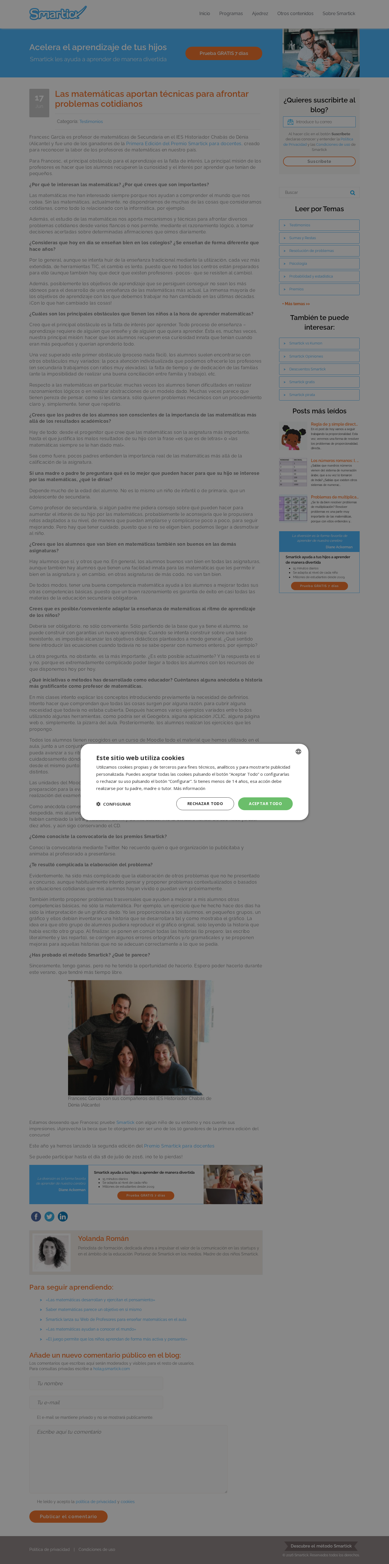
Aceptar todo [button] (265, 803)
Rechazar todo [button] (205, 803)
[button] (113, 804)
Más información (189, 788)
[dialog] (194, 782)
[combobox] (298, 751)
